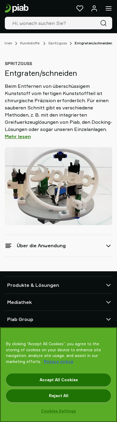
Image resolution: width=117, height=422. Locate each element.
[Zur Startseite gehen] (16, 8)
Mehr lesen (18, 136)
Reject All (58, 395)
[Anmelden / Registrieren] (94, 8)
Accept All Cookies (59, 379)
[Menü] (108, 8)
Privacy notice (58, 361)
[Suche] (105, 23)
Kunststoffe (30, 43)
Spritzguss (57, 43)
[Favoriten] (80, 8)
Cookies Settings (58, 411)
